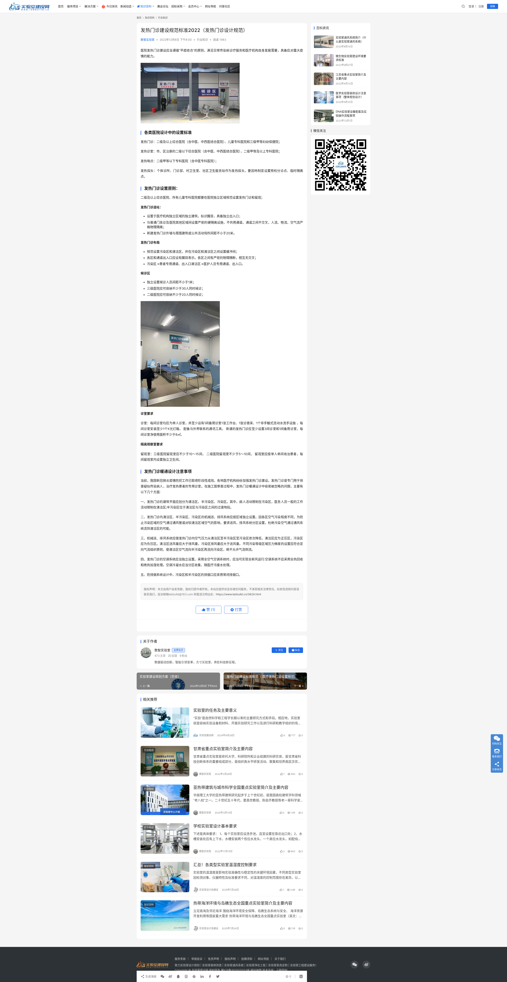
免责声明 (213, 958)
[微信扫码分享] (162, 976)
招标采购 (176, 6)
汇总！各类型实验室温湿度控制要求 (225, 864)
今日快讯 (111, 6)
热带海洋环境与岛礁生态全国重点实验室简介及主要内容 (242, 903)
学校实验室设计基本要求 (215, 826)
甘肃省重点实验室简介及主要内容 (223, 749)
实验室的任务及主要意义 (215, 710)
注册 (481, 6)
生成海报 (150, 976)
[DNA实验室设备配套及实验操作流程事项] (324, 116)
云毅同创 (281, 970)
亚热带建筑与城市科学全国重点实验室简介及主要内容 (240, 787)
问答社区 (224, 6)
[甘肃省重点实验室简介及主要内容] (165, 761)
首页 (61, 6)
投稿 (492, 6)
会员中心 (193, 6)
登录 (471, 6)
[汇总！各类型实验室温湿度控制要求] (165, 877)
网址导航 (210, 6)
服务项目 (72, 6)
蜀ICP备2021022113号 (235, 970)
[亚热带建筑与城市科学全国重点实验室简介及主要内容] (165, 800)
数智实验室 (147, 39)
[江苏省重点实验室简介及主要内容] (324, 79)
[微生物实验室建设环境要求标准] (324, 60)
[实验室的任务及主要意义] (165, 722)
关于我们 (280, 958)
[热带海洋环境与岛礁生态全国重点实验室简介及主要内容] (165, 915)
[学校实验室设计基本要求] (165, 838)
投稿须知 (246, 958)
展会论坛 (162, 6)
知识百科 (146, 6)
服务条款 (180, 958)
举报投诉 (196, 958)
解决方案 (90, 6)
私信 (297, 650)
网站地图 (256, 970)
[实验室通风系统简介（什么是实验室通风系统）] (324, 41)
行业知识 (202, 39)
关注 (280, 650)
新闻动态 (126, 6)
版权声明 (230, 958)
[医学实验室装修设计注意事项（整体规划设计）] (324, 97)
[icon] (354, 965)
